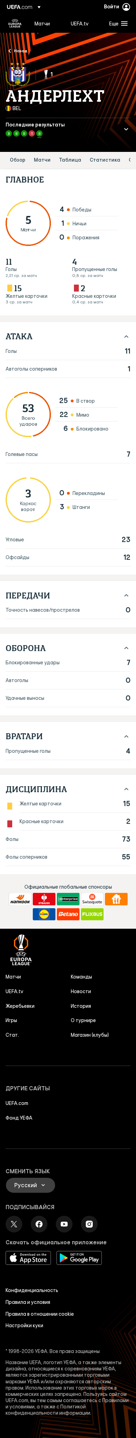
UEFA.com (17, 1103)
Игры (11, 1020)
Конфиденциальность (32, 1290)
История (81, 1006)
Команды (81, 977)
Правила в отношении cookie (40, 1314)
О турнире (83, 1020)
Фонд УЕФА (19, 1118)
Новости (81, 991)
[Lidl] (44, 914)
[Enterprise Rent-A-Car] (68, 899)
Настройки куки (24, 1325)
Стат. (12, 1035)
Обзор (17, 160)
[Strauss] (44, 899)
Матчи (42, 160)
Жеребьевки (20, 1006)
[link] (42, 23)
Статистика (105, 160)
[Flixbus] (92, 914)
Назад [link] (21, 50)
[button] (117, 23)
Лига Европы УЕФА (15, 23)
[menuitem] (46, 23)
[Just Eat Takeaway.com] (116, 899)
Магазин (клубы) (90, 1035)
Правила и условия (28, 1302)
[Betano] (68, 914)
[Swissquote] (92, 899)
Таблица (70, 160)
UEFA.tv (14, 991)
